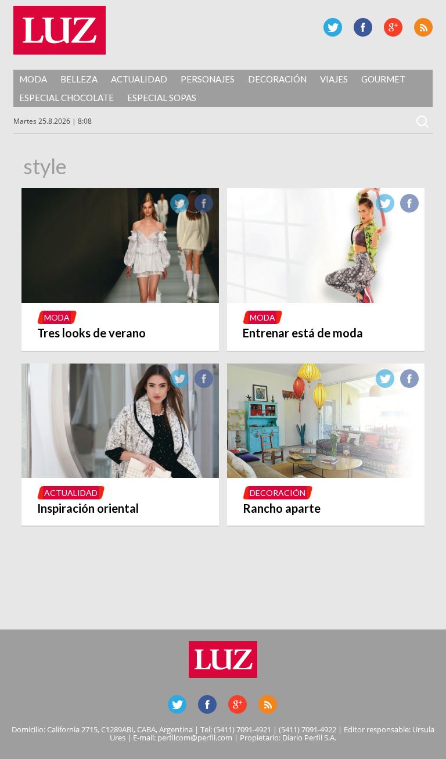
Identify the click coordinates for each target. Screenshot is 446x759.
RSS (423, 27)
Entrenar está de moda (303, 333)
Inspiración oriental (88, 508)
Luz (59, 30)
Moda (33, 79)
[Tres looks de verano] (120, 299)
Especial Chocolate (66, 97)
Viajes (334, 79)
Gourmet (383, 79)
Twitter (332, 27)
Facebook (363, 27)
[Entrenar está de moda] (326, 299)
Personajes (208, 79)
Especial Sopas (161, 97)
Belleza (79, 79)
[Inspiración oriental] (120, 474)
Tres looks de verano (91, 333)
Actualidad (139, 79)
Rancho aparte (282, 508)
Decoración (277, 79)
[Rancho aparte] (326, 474)
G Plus (393, 27)
